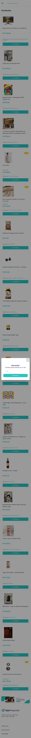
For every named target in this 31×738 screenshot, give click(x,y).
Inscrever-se (15, 375)
